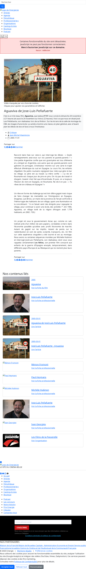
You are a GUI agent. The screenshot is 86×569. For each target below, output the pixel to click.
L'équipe (7, 510)
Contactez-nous (10, 512)
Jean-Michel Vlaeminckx (20, 135)
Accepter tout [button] (7, 567)
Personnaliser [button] (36, 567)
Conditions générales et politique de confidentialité (43, 536)
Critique (13, 132)
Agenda (7, 15)
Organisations (10, 23)
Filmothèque (9, 18)
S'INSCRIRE (22, 528)
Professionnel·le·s (11, 21)
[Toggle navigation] (2, 36)
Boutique (7, 29)
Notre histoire (9, 504)
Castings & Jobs (10, 26)
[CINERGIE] (9, 10)
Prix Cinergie (9, 507)
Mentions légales (24, 551)
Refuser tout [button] (21, 567)
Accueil (7, 476)
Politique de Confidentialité (25, 561)
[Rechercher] (2, 6)
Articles (7, 13)
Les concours (9, 502)
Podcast (7, 31)
